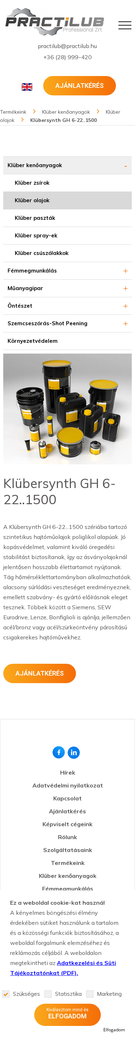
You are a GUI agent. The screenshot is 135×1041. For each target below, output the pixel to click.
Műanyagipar (25, 288)
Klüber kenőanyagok (35, 165)
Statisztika (68, 993)
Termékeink (68, 862)
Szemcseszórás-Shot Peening (47, 323)
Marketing (109, 993)
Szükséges (26, 993)
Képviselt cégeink (67, 824)
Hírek (67, 772)
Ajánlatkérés (79, 85)
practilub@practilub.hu (67, 46)
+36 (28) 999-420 (67, 57)
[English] (27, 86)
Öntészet (20, 305)
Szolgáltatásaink (67, 849)
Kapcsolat (67, 798)
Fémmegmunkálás (32, 270)
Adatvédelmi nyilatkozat (67, 785)
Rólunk (67, 837)
